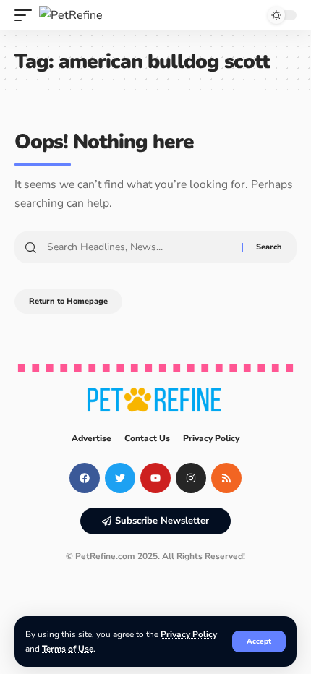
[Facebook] (84, 478)
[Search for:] (139, 247)
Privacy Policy (189, 634)
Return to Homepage (68, 301)
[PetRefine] (71, 15)
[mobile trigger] (26, 15)
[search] (245, 15)
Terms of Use (67, 648)
